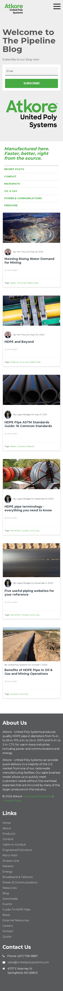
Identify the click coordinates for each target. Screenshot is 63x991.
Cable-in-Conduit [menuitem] (14, 844)
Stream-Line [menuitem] (11, 860)
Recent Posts (14, 169)
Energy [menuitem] (7, 871)
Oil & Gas (10, 191)
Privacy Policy (12, 800)
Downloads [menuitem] (10, 898)
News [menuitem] (6, 915)
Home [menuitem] (7, 823)
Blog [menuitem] (6, 893)
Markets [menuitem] (8, 866)
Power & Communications (23, 198)
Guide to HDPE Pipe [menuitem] (16, 909)
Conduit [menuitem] (8, 839)
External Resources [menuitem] (16, 920)
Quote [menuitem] (7, 936)
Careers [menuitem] (8, 925)
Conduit (10, 176)
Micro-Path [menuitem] (10, 855)
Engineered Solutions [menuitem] (17, 850)
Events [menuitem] (7, 904)
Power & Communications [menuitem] (20, 882)
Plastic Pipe (32, 283)
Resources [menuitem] (10, 887)
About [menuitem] (7, 828)
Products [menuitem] (9, 833)
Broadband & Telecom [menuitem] (18, 877)
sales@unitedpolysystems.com (28, 962)
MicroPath (12, 183)
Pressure (10, 205)
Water (13, 283)
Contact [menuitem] (8, 931)
